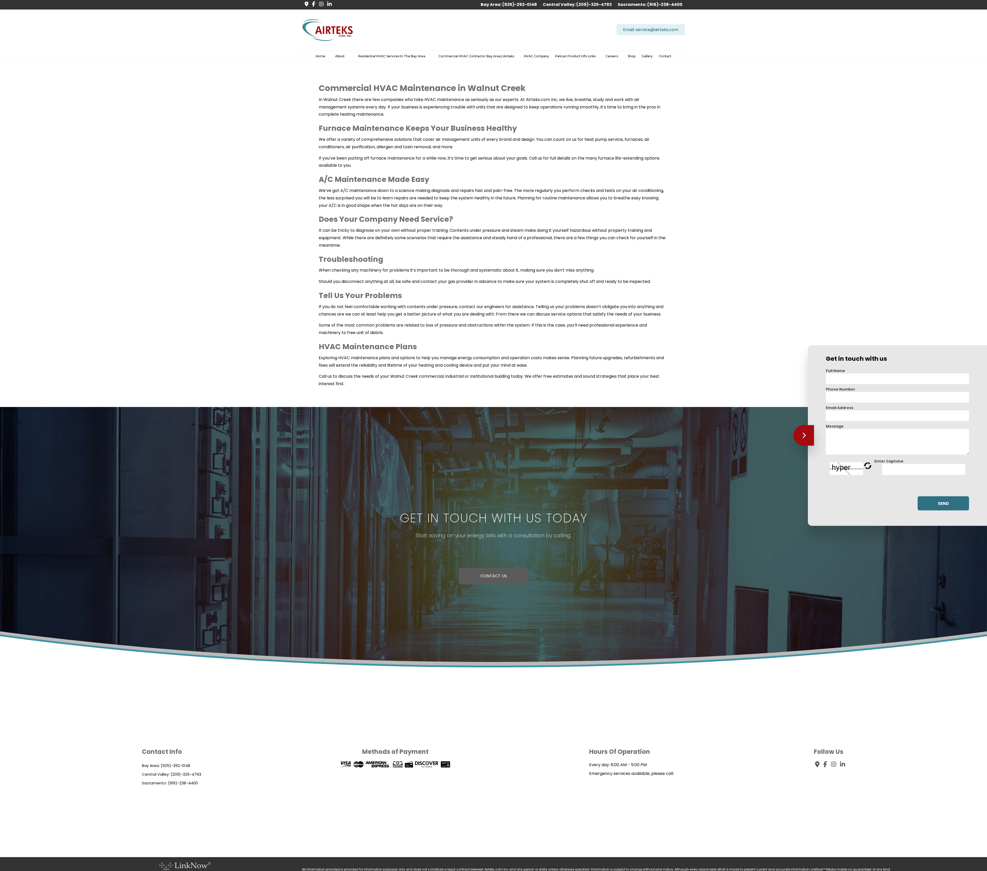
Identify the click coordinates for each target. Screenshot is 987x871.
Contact (665, 56)
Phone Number (840, 389)
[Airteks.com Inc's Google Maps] (305, 4)
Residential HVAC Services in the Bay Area (391, 56)
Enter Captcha (888, 461)
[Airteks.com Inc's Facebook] (312, 4)
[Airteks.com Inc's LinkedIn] (328, 4)
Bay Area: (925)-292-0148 (509, 4)
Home (320, 56)
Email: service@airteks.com (650, 30)
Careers (612, 56)
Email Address (839, 407)
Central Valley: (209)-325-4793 (578, 4)
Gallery (647, 56)
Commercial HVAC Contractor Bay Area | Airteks (476, 56)
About (340, 56)
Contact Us (493, 576)
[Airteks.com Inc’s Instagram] (320, 4)
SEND (943, 503)
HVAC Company (536, 56)
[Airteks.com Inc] (327, 29)
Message (835, 426)
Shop (631, 56)
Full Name (835, 370)
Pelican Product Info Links (575, 56)
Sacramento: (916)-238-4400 (650, 4)
